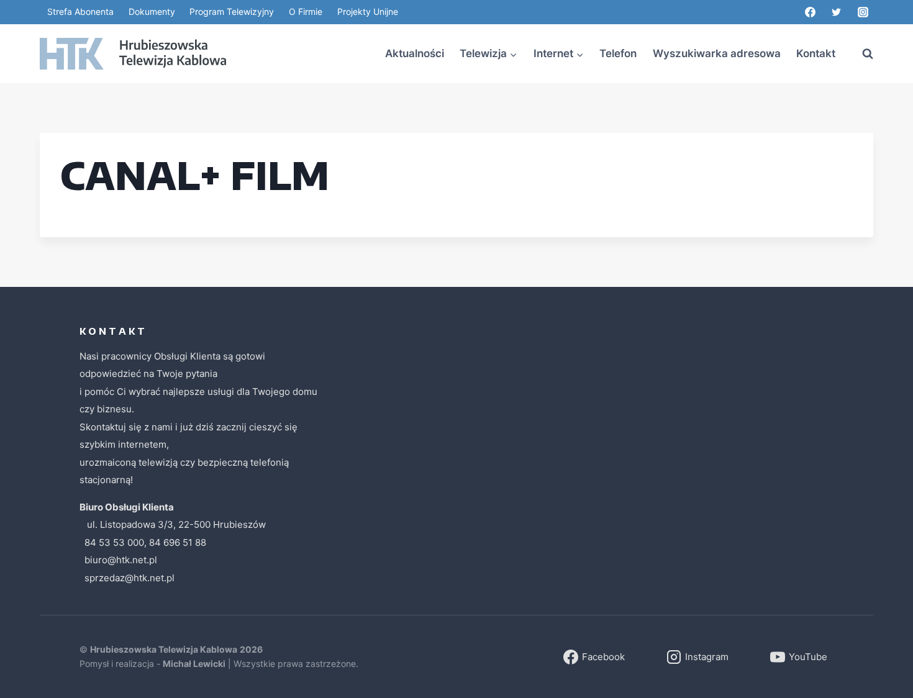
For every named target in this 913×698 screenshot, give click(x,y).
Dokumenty (152, 11)
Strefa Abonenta (80, 11)
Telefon (618, 53)
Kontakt (815, 53)
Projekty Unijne (367, 11)
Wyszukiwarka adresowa (717, 53)
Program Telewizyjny (231, 11)
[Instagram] (862, 12)
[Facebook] (809, 12)
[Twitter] (836, 12)
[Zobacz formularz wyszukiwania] (861, 54)
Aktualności (414, 53)
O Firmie (305, 11)
